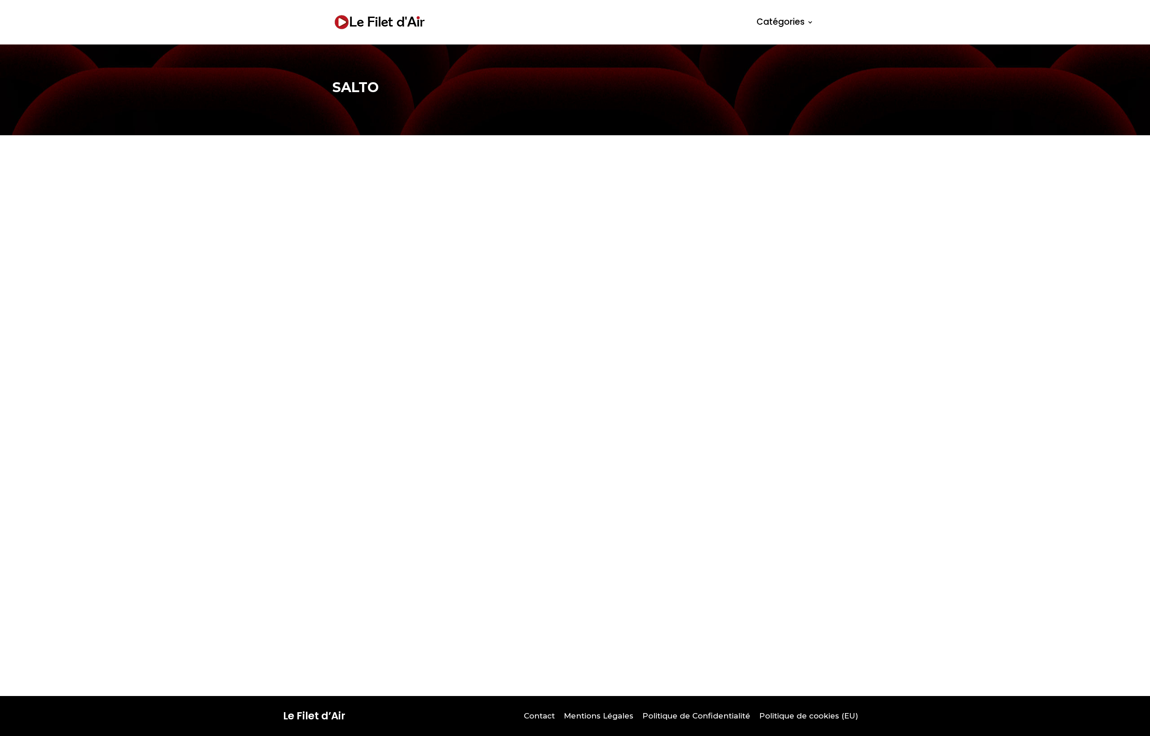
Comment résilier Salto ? (399, 294)
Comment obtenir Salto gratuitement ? (435, 601)
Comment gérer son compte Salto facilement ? (454, 448)
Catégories (780, 22)
